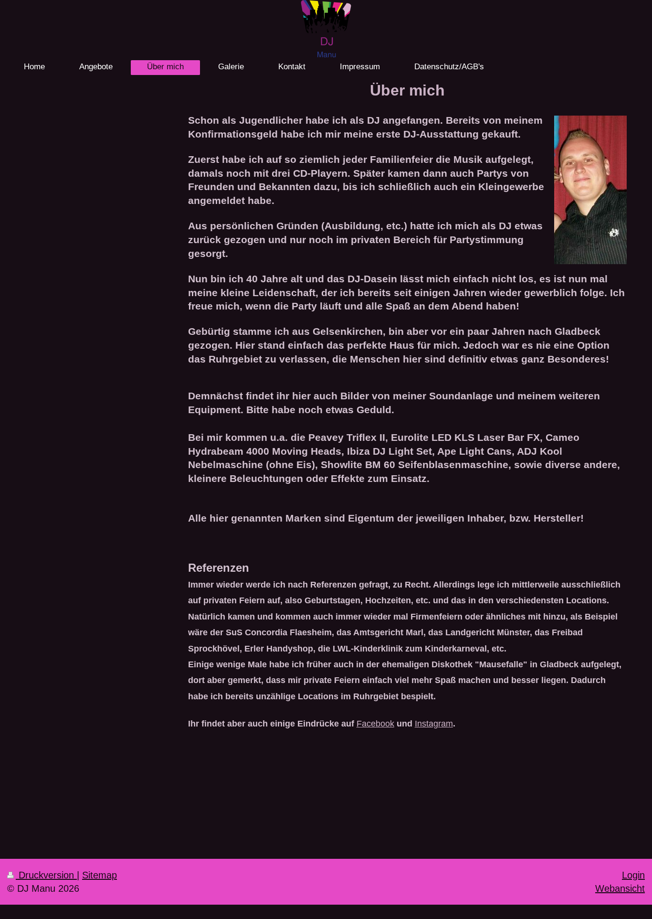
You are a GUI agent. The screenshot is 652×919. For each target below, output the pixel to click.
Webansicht (620, 888)
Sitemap (99, 874)
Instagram (434, 723)
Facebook (375, 723)
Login (633, 874)
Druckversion (46, 874)
